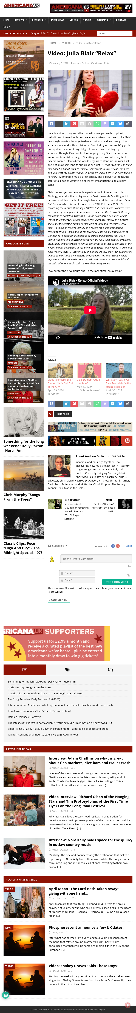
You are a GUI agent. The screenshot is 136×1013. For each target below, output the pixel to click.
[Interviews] (24, 771)
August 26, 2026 (60, 811)
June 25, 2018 (59, 970)
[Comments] (110, 669)
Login (128, 545)
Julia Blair (63, 414)
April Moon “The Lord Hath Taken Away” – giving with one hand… (85, 891)
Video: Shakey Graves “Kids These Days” (83, 965)
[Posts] (25, 669)
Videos (74, 20)
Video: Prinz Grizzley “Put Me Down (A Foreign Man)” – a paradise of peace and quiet (58, 728)
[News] (24, 940)
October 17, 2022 (61, 898)
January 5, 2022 (60, 63)
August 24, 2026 (60, 849)
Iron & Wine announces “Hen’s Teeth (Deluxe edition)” (39, 711)
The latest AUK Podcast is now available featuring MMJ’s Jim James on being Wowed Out (60, 723)
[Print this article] (90, 124)
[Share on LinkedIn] (66, 124)
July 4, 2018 (57, 932)
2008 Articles (118, 456)
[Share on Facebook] (51, 124)
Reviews (19, 20)
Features (37, 20)
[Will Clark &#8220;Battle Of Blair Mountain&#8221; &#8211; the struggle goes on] (119, 370)
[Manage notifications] (128, 1005)
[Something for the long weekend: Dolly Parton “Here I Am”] (24, 422)
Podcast (121, 20)
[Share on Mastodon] (105, 124)
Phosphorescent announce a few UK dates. (86, 927)
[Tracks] (24, 902)
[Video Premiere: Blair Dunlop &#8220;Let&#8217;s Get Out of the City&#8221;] (60, 370)
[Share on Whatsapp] (97, 124)
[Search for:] (114, 33)
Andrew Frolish (81, 63)
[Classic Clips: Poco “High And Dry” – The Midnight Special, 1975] (24, 524)
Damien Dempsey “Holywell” (24, 717)
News (6, 20)
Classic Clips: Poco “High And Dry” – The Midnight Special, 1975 (22, 325)
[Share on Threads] (128, 124)
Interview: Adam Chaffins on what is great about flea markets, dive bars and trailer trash (23, 385)
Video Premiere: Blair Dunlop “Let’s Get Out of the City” (60, 383)
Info (5, 26)
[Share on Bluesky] (120, 124)
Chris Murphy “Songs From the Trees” (23, 296)
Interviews (57, 20)
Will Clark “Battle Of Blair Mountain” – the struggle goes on (118, 383)
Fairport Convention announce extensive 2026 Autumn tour (43, 734)
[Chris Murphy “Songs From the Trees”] (24, 475)
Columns (102, 20)
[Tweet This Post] (59, 124)
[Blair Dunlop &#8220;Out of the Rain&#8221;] (90, 370)
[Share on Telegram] (112, 124)
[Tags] (67, 669)
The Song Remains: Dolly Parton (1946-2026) (22, 357)
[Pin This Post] (74, 124)
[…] (104, 785)
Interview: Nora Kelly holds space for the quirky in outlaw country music (90, 842)
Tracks (87, 20)
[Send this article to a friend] (82, 124)
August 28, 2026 (27, 275)
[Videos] (24, 979)
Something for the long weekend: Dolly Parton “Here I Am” (21, 268)
